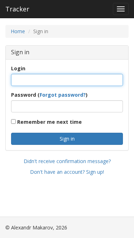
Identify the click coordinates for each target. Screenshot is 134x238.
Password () (49, 94)
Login (18, 68)
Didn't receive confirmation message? (67, 161)
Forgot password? (63, 94)
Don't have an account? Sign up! (67, 171)
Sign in (67, 138)
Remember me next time (49, 121)
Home (18, 31)
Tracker (17, 9)
